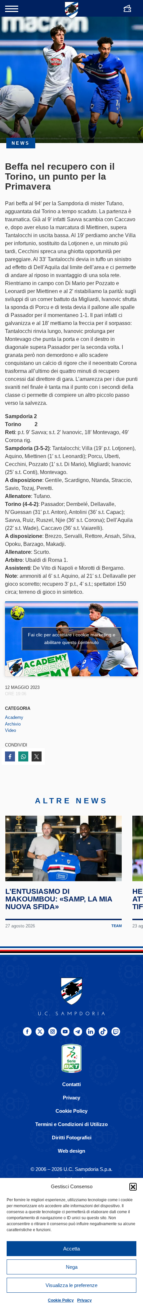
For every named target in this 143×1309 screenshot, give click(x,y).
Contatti (71, 1084)
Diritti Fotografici (71, 1137)
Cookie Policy (61, 1300)
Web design (71, 1151)
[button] (133, 1186)
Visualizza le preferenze (71, 1285)
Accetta (71, 1248)
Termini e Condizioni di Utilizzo (71, 1124)
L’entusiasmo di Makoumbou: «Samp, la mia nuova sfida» (58, 899)
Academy (14, 717)
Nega (71, 1267)
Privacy (84, 1300)
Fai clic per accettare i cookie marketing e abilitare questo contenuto (71, 638)
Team (116, 926)
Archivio (13, 724)
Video (10, 730)
